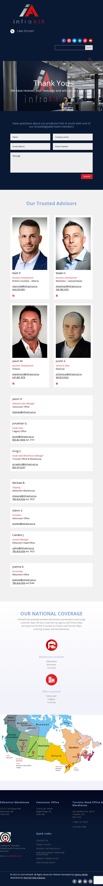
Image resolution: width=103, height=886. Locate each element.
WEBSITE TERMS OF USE (47, 859)
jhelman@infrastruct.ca (24, 412)
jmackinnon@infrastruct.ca (25, 374)
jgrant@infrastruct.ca (23, 436)
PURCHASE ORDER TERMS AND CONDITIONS (50, 854)
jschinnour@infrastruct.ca (69, 374)
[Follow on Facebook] (64, 40)
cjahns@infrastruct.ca (23, 548)
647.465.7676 (18, 377)
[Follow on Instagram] (69, 40)
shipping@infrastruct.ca (24, 496)
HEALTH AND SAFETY (45, 863)
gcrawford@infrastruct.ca (25, 464)
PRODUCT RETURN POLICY (48, 849)
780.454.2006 (18, 499)
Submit (86, 176)
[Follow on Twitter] (74, 40)
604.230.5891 (18, 289)
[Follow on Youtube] (90, 40)
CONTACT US (42, 841)
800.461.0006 (18, 439)
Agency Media (81, 874)
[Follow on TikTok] (85, 40)
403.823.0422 (62, 377)
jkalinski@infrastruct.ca (24, 579)
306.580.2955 (62, 289)
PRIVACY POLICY (43, 845)
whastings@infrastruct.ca (68, 286)
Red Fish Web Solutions (34, 877)
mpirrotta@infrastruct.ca (24, 286)
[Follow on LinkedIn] (80, 40)
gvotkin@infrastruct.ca (23, 523)
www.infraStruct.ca (13, 856)
